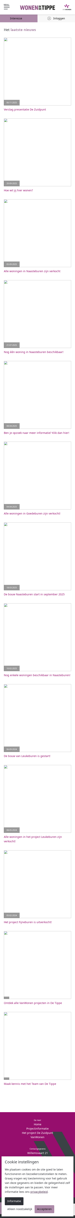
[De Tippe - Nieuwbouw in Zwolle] (37, 7)
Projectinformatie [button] (37, 1128)
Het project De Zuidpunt (37, 1133)
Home (37, 1124)
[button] (10, 7)
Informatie (14, 1201)
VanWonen (37, 1137)
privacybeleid (39, 1192)
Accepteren (44, 1209)
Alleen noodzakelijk (19, 1209)
